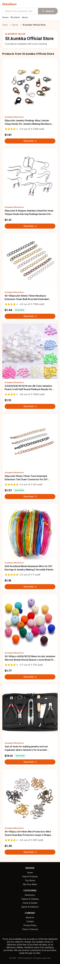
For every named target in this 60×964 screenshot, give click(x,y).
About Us (30, 917)
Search (50, 11)
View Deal (28, 141)
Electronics (30, 895)
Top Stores (30, 880)
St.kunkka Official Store (14, 117)
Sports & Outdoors (30, 907)
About (25, 17)
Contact (30, 921)
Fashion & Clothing (30, 899)
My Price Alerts (30, 884)
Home (5, 25)
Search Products (30, 876)
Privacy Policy (30, 925)
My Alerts (15, 17)
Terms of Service (30, 929)
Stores (5, 17)
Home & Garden (30, 903)
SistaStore (9, 4)
